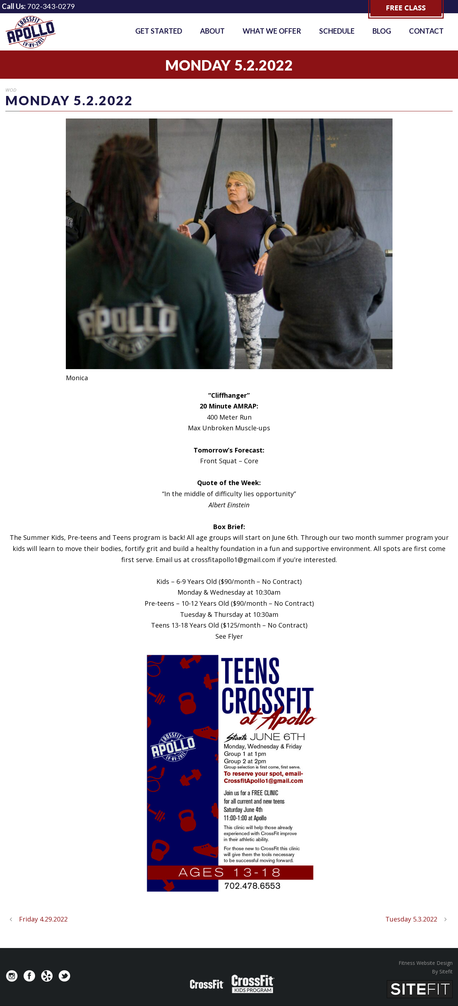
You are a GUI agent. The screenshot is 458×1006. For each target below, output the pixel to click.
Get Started (158, 30)
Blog (381, 30)
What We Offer (272, 30)
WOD (11, 90)
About (212, 30)
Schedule (337, 30)
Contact (426, 30)
